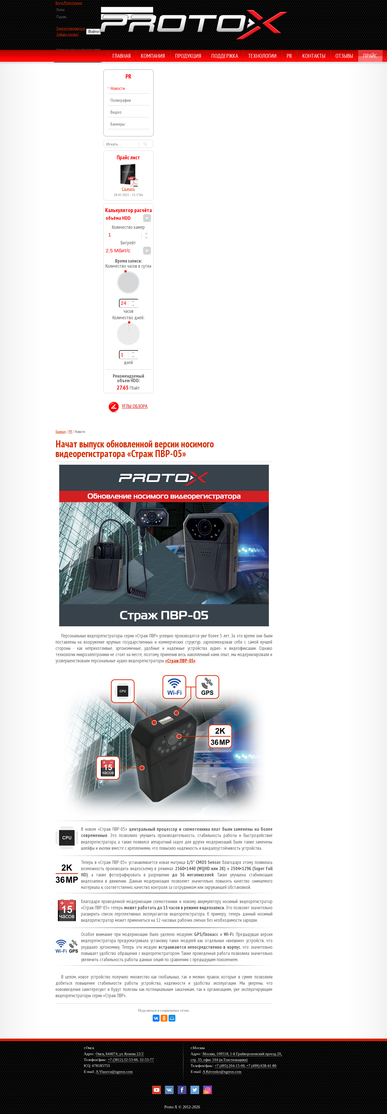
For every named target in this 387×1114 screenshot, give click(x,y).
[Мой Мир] (172, 1018)
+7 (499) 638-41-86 (261, 1066)
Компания (153, 56)
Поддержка (224, 56)
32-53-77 (147, 1060)
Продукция (188, 56)
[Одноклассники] (164, 1018)
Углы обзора (135, 406)
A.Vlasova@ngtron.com (114, 1071)
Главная (121, 56)
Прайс (370, 56)
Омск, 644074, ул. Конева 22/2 (120, 1054)
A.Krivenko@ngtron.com (222, 1071)
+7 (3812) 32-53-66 (123, 1060)
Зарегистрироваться (70, 28)
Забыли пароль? (67, 34)
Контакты (313, 56)
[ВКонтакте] (156, 1018)
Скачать (128, 189)
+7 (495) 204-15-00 (230, 1066)
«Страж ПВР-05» (180, 661)
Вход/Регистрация (69, 2)
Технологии (262, 56)
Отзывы (344, 56)
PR (289, 56)
